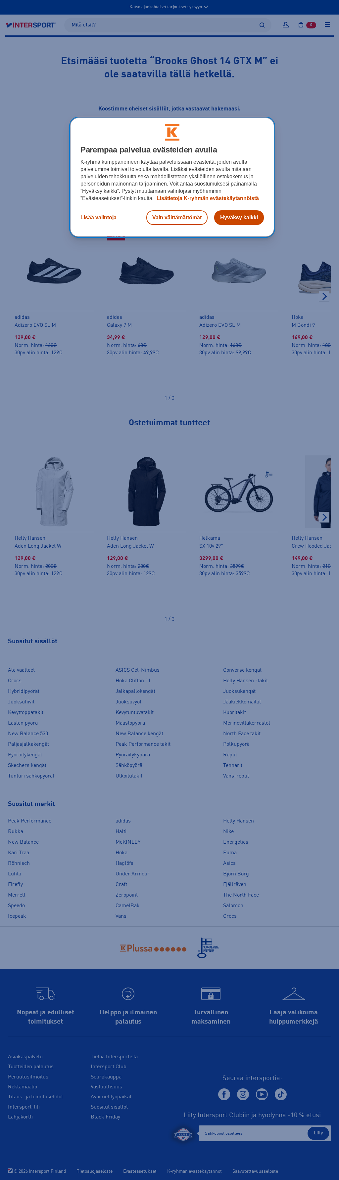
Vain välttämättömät (177, 217)
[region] (172, 177)
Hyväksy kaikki (239, 217)
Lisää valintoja (98, 217)
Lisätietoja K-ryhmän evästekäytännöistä (207, 198)
